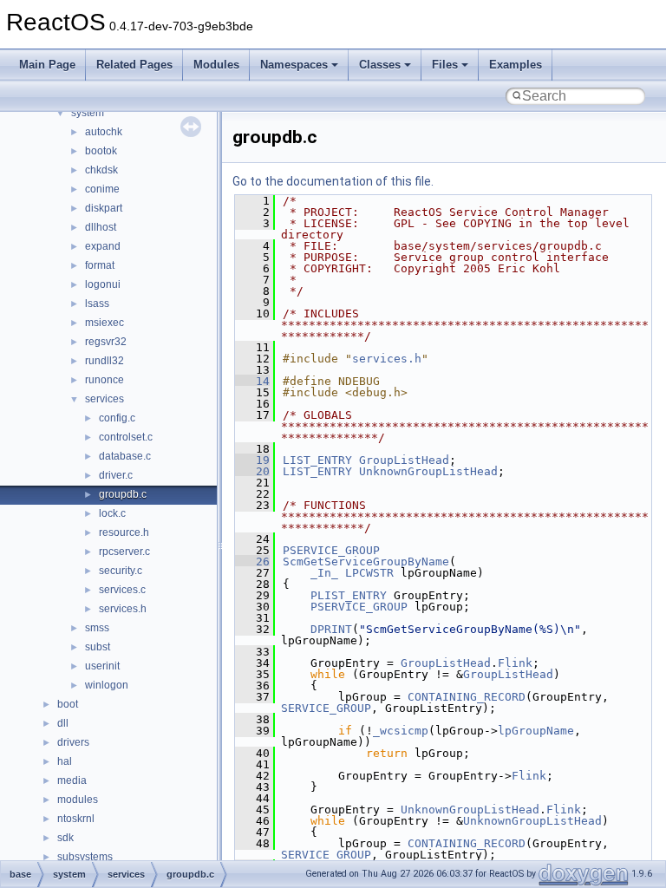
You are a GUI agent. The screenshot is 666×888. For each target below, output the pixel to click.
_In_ (324, 572)
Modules (216, 64)
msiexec (104, 323)
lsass (97, 303)
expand (103, 246)
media (72, 780)
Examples (515, 64)
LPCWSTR (369, 572)
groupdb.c (123, 494)
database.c (125, 456)
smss (97, 628)
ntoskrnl (76, 819)
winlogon (106, 685)
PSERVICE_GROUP (331, 550)
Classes (380, 64)
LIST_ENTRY (317, 460)
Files (445, 64)
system (87, 113)
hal (64, 761)
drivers (73, 742)
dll (63, 723)
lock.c (112, 513)
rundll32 (104, 361)
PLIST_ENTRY (348, 595)
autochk (103, 132)
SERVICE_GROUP (326, 708)
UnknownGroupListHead (428, 471)
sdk (65, 838)
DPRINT (331, 629)
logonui (103, 284)
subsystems (85, 857)
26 (252, 561)
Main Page (47, 64)
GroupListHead (404, 460)
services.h (123, 609)
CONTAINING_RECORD (467, 696)
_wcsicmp (400, 730)
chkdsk (101, 170)
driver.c (116, 475)
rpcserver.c (124, 551)
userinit (102, 666)
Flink (515, 662)
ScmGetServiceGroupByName (366, 561)
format (99, 265)
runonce (104, 380)
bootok (101, 151)
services (104, 399)
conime (102, 189)
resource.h (124, 532)
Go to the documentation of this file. (333, 181)
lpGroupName (536, 730)
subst (97, 647)
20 (252, 471)
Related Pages (134, 64)
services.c (122, 590)
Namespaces (294, 64)
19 (252, 460)
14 (252, 381)
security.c (120, 571)
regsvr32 (106, 342)
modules (77, 799)
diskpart (103, 208)
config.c (117, 418)
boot (67, 704)
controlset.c (126, 437)
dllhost (100, 227)
